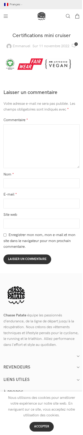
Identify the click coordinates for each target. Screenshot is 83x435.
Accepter (41, 426)
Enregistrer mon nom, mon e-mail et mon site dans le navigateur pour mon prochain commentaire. (39, 241)
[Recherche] (68, 16)
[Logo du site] (41, 16)
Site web (10, 215)
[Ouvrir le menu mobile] (5, 16)
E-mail (10, 194)
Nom (8, 174)
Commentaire (15, 120)
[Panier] (77, 16)
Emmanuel (21, 46)
